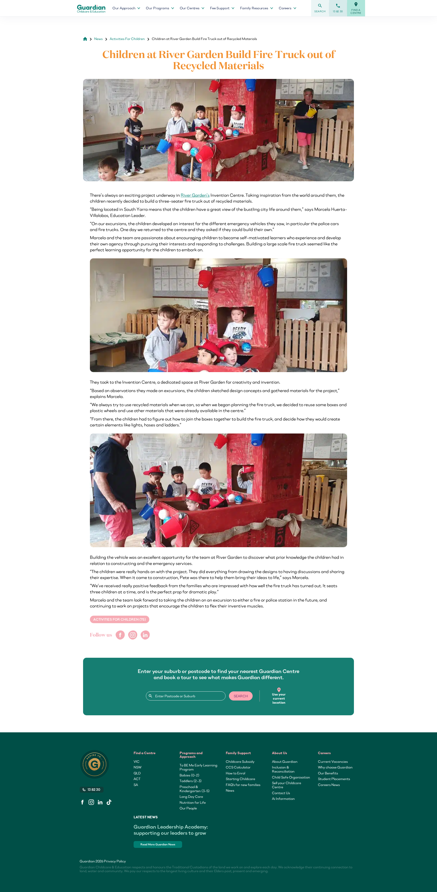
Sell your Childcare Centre (286, 785)
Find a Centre (356, 8)
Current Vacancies (333, 761)
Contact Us (281, 793)
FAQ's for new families (243, 785)
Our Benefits (328, 773)
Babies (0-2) (189, 775)
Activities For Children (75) (119, 619)
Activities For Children (127, 39)
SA (136, 785)
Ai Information (283, 798)
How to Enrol (235, 773)
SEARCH (241, 696)
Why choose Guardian (335, 767)
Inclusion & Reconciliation (283, 769)
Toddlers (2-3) (191, 781)
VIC (137, 761)
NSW (137, 767)
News (98, 39)
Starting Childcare (240, 779)
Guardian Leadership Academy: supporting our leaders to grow (171, 830)
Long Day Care (191, 796)
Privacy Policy (115, 861)
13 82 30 (338, 8)
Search (320, 8)
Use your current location (279, 696)
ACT (137, 779)
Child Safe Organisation (291, 777)
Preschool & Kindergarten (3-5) (195, 789)
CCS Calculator (238, 767)
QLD (137, 773)
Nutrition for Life (193, 802)
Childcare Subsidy (240, 761)
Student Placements (334, 779)
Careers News (329, 785)
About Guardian (284, 761)
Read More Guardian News (157, 844)
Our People (188, 808)
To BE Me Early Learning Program (198, 767)
